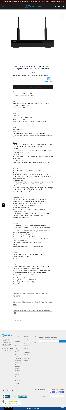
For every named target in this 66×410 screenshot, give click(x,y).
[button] (33, 408)
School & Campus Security (17, 374)
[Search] (59, 6)
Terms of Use (27, 345)
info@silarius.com (8, 348)
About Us (17, 341)
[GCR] (3, 401)
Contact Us (18, 339)
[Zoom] (62, 13)
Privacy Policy (27, 343)
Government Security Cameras (18, 364)
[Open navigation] (3, 6)
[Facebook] (4, 390)
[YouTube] (12, 390)
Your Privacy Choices (17, 350)
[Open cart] (63, 6)
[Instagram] (8, 390)
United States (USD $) (56, 396)
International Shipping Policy (27, 354)
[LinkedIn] (16, 390)
